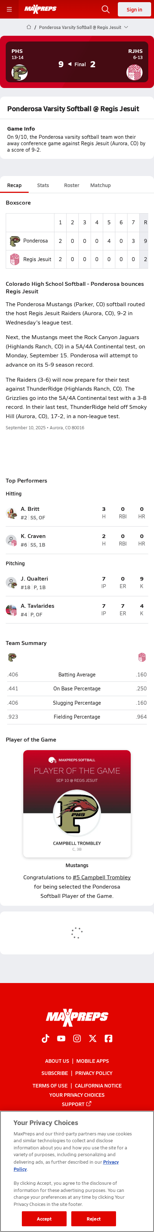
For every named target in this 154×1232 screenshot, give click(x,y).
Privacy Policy (93, 1073)
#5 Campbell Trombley (102, 877)
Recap (14, 185)
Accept (44, 1218)
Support (73, 1104)
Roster (71, 185)
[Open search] (105, 9)
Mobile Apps (92, 1060)
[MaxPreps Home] (40, 9)
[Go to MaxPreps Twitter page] (92, 1039)
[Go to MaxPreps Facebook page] (108, 1039)
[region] (77, 1171)
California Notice (98, 1085)
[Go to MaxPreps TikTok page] (45, 1039)
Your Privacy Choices (77, 1094)
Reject (94, 1218)
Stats (43, 185)
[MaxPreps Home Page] (29, 27)
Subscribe (55, 1073)
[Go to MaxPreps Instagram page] (77, 1039)
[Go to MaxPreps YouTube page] (61, 1039)
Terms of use (50, 1085)
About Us (57, 1060)
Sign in (134, 9)
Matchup (100, 185)
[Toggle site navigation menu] (9, 9)
